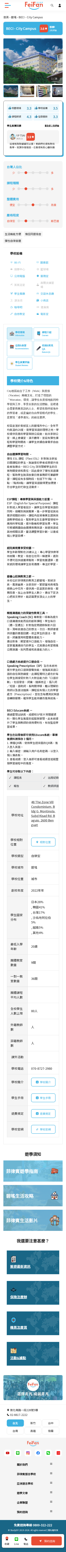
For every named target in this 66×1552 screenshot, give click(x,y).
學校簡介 (45, 1082)
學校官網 (45, 1129)
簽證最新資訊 (20, 1266)
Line (16, 1544)
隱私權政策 (53, 1530)
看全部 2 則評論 (52, 125)
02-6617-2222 (18, 1415)
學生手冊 (45, 1098)
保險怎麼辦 (18, 1296)
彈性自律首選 (13, 241)
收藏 (7, 1541)
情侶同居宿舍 (33, 234)
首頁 (6, 17)
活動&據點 (18, 1357)
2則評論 (53, 30)
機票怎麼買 (18, 1327)
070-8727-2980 (41, 1068)
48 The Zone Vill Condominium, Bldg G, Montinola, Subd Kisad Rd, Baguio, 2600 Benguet (43, 813)
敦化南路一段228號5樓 (23, 1410)
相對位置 (45, 842)
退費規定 (45, 1114)
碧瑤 (13, 17)
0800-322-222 (42, 1525)
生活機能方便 (13, 234)
